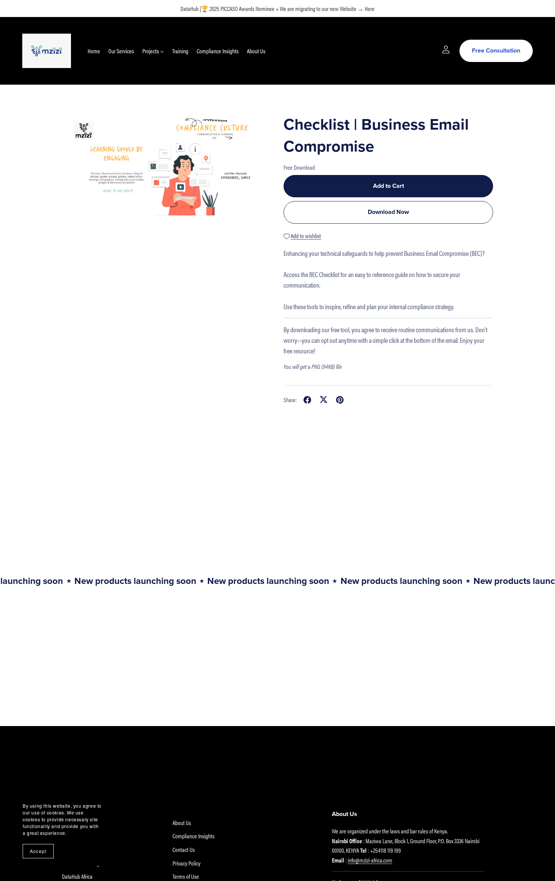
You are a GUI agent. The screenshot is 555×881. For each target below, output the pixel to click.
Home (94, 50)
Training (180, 50)
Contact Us (184, 849)
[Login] (445, 48)
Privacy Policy (186, 863)
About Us (256, 50)
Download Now (388, 212)
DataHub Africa (77, 876)
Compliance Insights (218, 50)
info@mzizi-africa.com (370, 860)
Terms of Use (186, 876)
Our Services (121, 50)
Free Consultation (496, 50)
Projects (151, 50)
